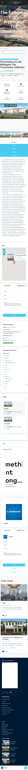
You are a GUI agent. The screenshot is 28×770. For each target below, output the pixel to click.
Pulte (6, 615)
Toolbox (4, 721)
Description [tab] (14, 142)
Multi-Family (4, 703)
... (22, 609)
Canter (4, 599)
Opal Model (13, 760)
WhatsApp (14, 572)
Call (14, 568)
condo (3, 701)
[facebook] (3, 692)
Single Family (3, 59)
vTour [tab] (4, 437)
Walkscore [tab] (14, 148)
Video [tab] (4, 443)
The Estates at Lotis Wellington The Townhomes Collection (13, 50)
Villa (3, 714)
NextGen (4, 705)
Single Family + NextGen (7, 709)
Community (15, 59)
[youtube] (10, 692)
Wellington (6, 48)
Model (10, 411)
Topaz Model (13, 741)
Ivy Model (6, 408)
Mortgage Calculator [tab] (7, 449)
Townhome (9, 59)
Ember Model (7, 423)
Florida (2, 51)
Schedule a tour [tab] (21, 285)
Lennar (6, 523)
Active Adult (4, 699)
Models (5, 397)
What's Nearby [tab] (14, 155)
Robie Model (13, 754)
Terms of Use (5, 734)
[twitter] (7, 692)
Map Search (4, 726)
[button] (17, 265)
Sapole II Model (13, 747)
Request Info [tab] (8, 285)
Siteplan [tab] (14, 152)
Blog (3, 723)
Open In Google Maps (8, 342)
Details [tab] (14, 145)
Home (1, 48)
